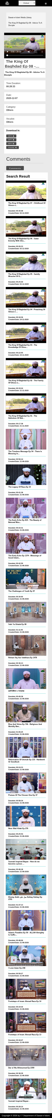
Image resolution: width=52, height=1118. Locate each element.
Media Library (26, 17)
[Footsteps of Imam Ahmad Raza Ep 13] (26, 1022)
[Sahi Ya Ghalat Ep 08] (26, 612)
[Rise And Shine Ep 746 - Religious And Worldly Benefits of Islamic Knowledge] (26, 712)
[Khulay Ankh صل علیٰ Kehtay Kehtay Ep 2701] (26, 884)
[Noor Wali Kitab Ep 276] (26, 816)
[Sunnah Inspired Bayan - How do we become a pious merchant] (26, 849)
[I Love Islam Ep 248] (26, 955)
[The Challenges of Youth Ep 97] (26, 579)
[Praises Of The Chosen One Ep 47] (26, 783)
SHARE (11, 147)
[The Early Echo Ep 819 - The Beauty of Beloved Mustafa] (26, 508)
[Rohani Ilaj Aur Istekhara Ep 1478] (26, 645)
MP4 (10, 136)
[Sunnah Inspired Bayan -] (26, 1088)
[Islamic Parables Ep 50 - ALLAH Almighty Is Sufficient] (26, 920)
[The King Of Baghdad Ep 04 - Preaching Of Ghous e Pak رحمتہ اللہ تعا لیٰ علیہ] (26, 297)
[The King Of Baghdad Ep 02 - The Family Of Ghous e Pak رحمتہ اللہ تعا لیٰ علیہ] (26, 368)
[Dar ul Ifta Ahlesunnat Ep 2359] (26, 1055)
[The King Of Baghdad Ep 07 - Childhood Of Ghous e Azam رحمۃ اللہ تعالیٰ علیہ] (26, 190)
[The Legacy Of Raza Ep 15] (26, 474)
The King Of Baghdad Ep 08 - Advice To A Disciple (25, 24)
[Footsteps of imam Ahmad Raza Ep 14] (26, 989)
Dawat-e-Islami (14, 17)
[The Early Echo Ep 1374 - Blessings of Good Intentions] (26, 543)
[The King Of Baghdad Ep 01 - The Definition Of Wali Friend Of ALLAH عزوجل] (26, 403)
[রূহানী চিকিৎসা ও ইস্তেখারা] (26, 678)
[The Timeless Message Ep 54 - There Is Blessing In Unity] (26, 439)
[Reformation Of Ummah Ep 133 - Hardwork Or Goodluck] (26, 747)
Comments (15, 168)
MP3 (10, 140)
